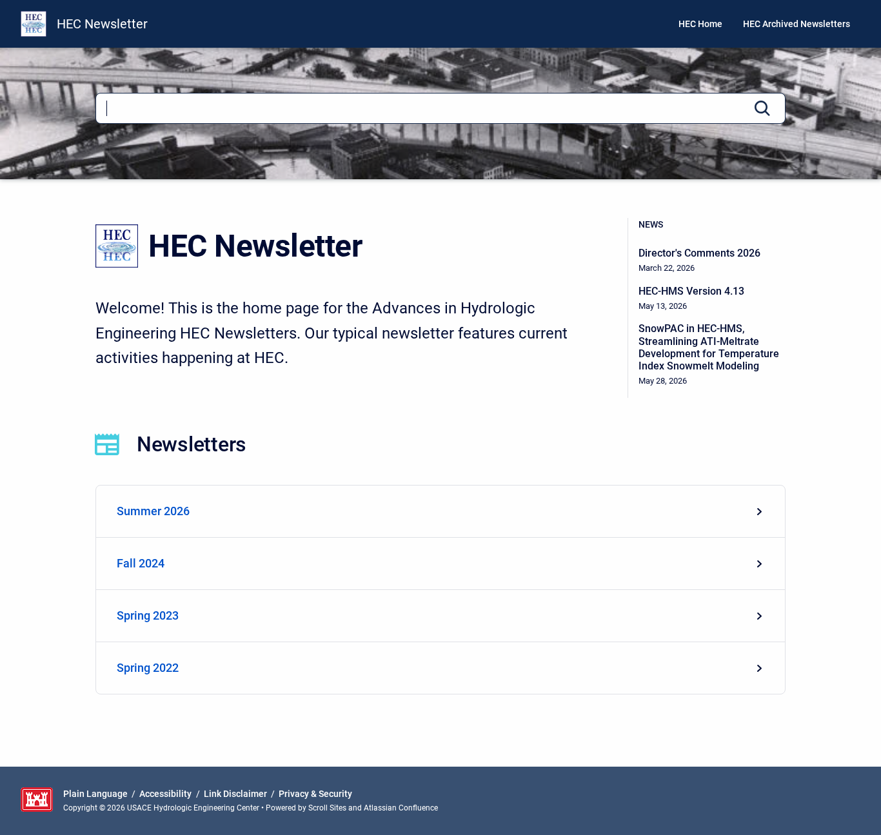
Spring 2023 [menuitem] (148, 615)
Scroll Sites (327, 807)
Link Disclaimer (235, 794)
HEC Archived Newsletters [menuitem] (796, 24)
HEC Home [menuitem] (700, 24)
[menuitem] (440, 512)
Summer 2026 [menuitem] (153, 511)
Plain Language (95, 794)
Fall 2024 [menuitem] (140, 563)
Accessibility (165, 794)
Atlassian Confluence (401, 807)
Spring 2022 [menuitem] (148, 667)
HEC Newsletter (102, 24)
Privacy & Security (315, 794)
